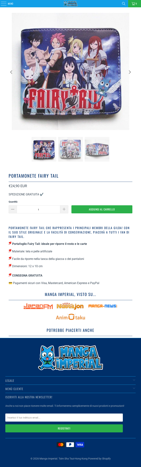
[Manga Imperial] (70, 3)
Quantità (13, 201)
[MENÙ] (1, 3)
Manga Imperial (48, 458)
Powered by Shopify (99, 458)
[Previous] (11, 72)
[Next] (130, 72)
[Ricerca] (123, 3)
